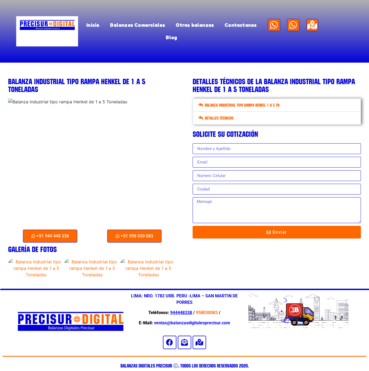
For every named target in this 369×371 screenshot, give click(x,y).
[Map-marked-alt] (312, 25)
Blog (171, 37)
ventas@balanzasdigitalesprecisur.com (192, 322)
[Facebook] (169, 342)
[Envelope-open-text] (184, 342)
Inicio (92, 25)
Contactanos (241, 25)
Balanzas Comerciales (137, 25)
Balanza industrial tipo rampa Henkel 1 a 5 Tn (242, 105)
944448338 (181, 312)
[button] (277, 105)
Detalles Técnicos (219, 118)
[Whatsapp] (274, 25)
